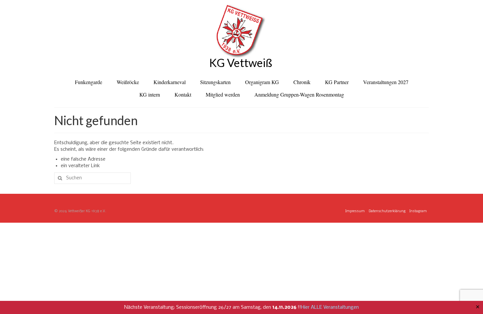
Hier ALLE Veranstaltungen (330, 307)
